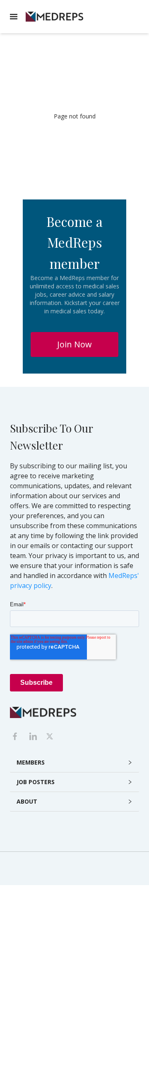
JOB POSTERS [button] (36, 782)
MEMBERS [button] (31, 762)
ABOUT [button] (27, 801)
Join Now (74, 344)
